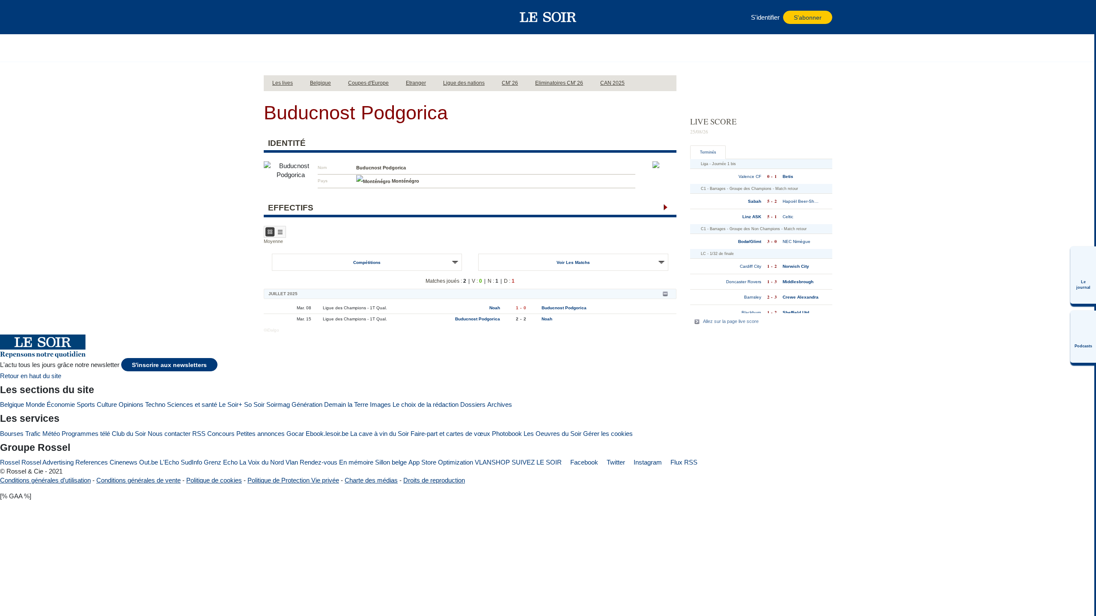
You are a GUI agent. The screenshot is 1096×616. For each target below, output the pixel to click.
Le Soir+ (230, 404)
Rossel (10, 462)
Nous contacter (169, 433)
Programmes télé (86, 433)
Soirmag (278, 404)
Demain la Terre (346, 404)
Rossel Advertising (47, 462)
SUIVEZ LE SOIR (537, 462)
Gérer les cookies (608, 433)
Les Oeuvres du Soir (552, 433)
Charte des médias (371, 480)
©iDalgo (271, 330)
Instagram (647, 462)
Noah (494, 307)
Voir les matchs (573, 262)
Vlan (292, 462)
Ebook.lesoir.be (327, 433)
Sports (86, 404)
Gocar (295, 433)
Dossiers (472, 404)
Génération (307, 404)
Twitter (615, 462)
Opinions (131, 404)
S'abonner (808, 18)
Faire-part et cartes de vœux (450, 433)
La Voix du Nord (261, 462)
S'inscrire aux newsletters (169, 365)
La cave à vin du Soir (379, 433)
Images (380, 404)
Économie (61, 404)
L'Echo (169, 462)
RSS (199, 433)
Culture (107, 404)
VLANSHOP (492, 462)
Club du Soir (129, 433)
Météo (51, 433)
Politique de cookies (214, 480)
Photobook (507, 433)
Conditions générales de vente (138, 480)
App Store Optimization (440, 462)
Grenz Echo (221, 462)
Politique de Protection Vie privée (293, 480)
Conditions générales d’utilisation (45, 480)
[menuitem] (1083, 275)
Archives (499, 404)
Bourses (12, 433)
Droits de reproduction (434, 480)
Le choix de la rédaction (426, 404)
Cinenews (123, 462)
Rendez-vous (318, 462)
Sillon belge (391, 462)
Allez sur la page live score (731, 321)
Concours (221, 433)
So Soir (254, 404)
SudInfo (191, 462)
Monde (35, 404)
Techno (155, 404)
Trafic (33, 433)
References (91, 462)
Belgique (12, 404)
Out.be (148, 462)
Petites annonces (260, 433)
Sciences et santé (192, 404)
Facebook (583, 462)
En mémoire (356, 462)
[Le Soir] (548, 17)
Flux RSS (683, 462)
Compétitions (367, 262)
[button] (274, 17)
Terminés (708, 152)
